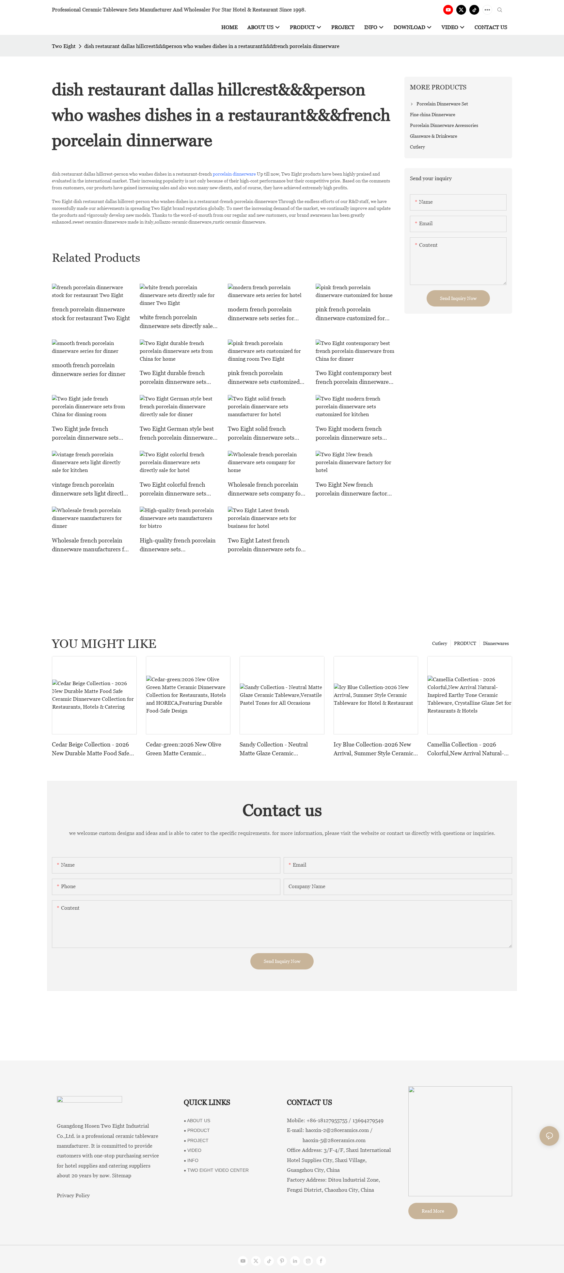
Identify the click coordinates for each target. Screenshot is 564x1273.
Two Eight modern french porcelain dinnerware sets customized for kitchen (349, 433)
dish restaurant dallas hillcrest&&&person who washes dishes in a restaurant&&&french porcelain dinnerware (211, 46)
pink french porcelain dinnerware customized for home (350, 314)
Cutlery (439, 643)
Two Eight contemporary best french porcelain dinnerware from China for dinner (354, 377)
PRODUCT (465, 643)
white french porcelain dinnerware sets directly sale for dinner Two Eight (176, 322)
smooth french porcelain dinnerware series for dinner (88, 369)
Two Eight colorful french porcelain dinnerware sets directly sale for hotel (173, 489)
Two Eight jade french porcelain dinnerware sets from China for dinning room (89, 433)
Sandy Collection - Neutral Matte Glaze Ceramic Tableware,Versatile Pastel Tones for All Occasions (274, 749)
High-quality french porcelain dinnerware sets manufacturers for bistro (178, 545)
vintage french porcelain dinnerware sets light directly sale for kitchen (89, 489)
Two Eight (64, 46)
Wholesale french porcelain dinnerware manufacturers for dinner (91, 545)
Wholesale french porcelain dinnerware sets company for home (265, 489)
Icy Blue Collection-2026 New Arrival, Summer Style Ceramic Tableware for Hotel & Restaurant (373, 749)
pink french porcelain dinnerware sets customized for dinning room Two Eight (264, 377)
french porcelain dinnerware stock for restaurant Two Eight (91, 314)
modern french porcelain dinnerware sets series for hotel (261, 314)
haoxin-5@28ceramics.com (326, 1140)
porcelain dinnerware (234, 174)
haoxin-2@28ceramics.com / (339, 1130)
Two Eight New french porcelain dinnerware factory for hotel (353, 489)
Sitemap (121, 1175)
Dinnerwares (496, 643)
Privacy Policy (73, 1195)
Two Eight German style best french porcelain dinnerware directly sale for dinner (177, 433)
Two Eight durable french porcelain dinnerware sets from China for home (173, 377)
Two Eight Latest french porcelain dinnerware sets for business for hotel (265, 545)
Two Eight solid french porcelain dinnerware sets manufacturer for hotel (261, 433)
